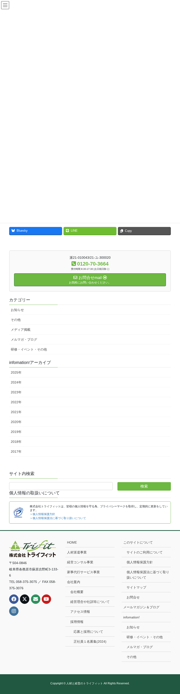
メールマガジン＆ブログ (141, 607)
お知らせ (17, 310)
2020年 (16, 422)
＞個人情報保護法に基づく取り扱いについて (58, 518)
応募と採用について (88, 631)
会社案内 (73, 582)
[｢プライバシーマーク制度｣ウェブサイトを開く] (18, 512)
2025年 (16, 372)
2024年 (16, 382)
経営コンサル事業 (80, 562)
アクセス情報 (80, 611)
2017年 (16, 451)
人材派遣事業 (77, 552)
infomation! (131, 617)
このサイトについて (138, 542)
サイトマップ (136, 587)
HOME (72, 542)
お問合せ (133, 597)
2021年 (16, 412)
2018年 (16, 442)
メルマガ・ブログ (24, 339)
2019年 (16, 432)
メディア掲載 (20, 329)
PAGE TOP (171, 669)
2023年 (16, 392)
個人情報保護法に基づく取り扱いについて (148, 574)
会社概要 (76, 592)
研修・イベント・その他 (29, 349)
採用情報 (76, 622)
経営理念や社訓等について (90, 602)
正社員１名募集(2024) (90, 641)
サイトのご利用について (145, 552)
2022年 (16, 402)
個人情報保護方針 (140, 562)
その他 (16, 320)
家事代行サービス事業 (83, 572)
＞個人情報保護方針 (42, 514)
